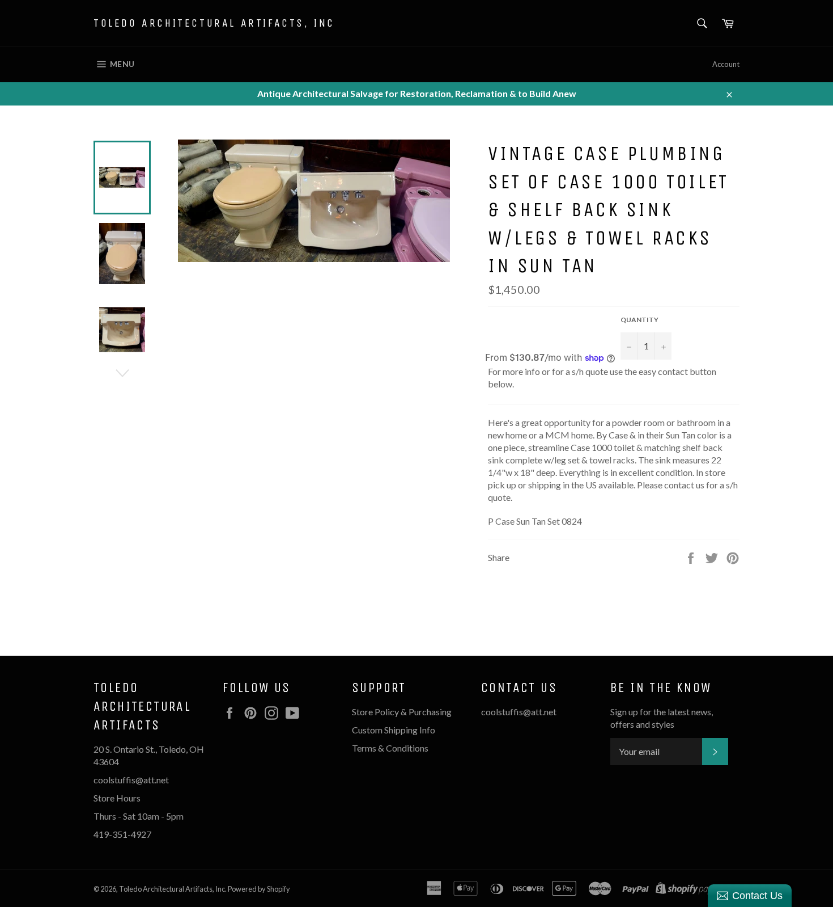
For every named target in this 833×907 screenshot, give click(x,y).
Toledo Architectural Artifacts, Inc (214, 22)
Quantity (639, 319)
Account (726, 64)
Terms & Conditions (390, 748)
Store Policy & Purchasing (402, 711)
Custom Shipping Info (394, 729)
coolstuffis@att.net (518, 711)
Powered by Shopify (259, 888)
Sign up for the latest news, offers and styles (661, 717)
